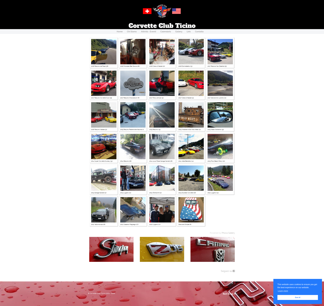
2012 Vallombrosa (97, 224)
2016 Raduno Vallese (98, 129)
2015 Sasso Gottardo (214, 129)
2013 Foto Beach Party (215, 161)
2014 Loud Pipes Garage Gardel (159, 161)
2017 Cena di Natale (184, 98)
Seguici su (227, 271)
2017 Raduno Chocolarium (128, 98)
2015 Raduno (153, 129)
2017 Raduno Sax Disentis (216, 66)
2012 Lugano (212, 193)
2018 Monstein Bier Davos (128, 66)
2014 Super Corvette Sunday (100, 161)
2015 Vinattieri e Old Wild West (188, 129)
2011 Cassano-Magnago (128, 224)
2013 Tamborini (154, 193)
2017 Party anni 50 (155, 98)
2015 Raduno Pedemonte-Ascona (131, 129)
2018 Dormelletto (184, 66)
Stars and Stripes (183, 224)
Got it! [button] (297, 297)
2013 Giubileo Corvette (185, 193)
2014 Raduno (124, 161)
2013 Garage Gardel (97, 193)
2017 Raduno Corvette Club (100, 98)
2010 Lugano (153, 224)
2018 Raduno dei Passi (98, 66)
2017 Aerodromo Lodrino (216, 98)
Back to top (228, 294)
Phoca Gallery (228, 233)
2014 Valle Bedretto (184, 161)
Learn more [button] (283, 291)
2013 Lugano (124, 193)
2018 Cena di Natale (155, 66)
